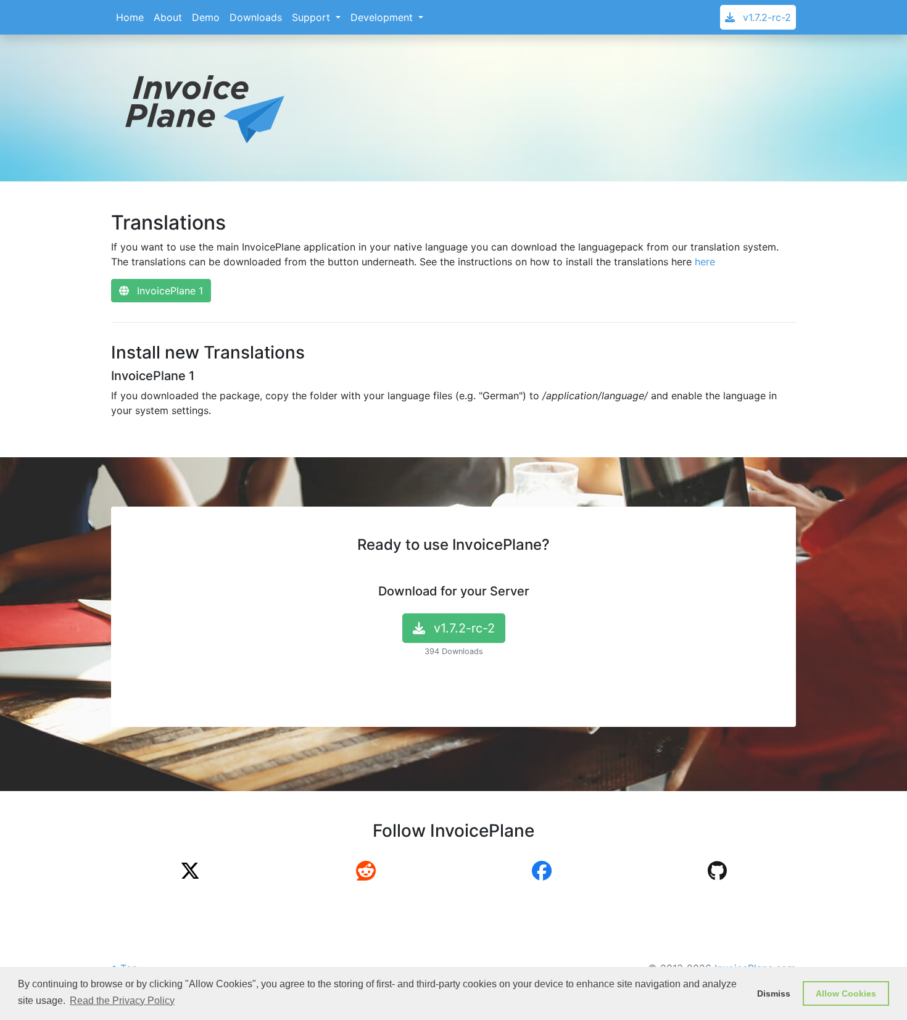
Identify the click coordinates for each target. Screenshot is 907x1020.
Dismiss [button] (773, 993)
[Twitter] (190, 874)
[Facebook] (542, 874)
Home (130, 17)
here (705, 261)
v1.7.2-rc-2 (765, 17)
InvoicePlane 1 (168, 290)
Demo (206, 17)
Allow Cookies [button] (846, 993)
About (168, 17)
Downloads (256, 17)
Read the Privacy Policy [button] (122, 1000)
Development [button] (383, 17)
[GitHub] (717, 874)
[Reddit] (366, 874)
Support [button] (312, 17)
